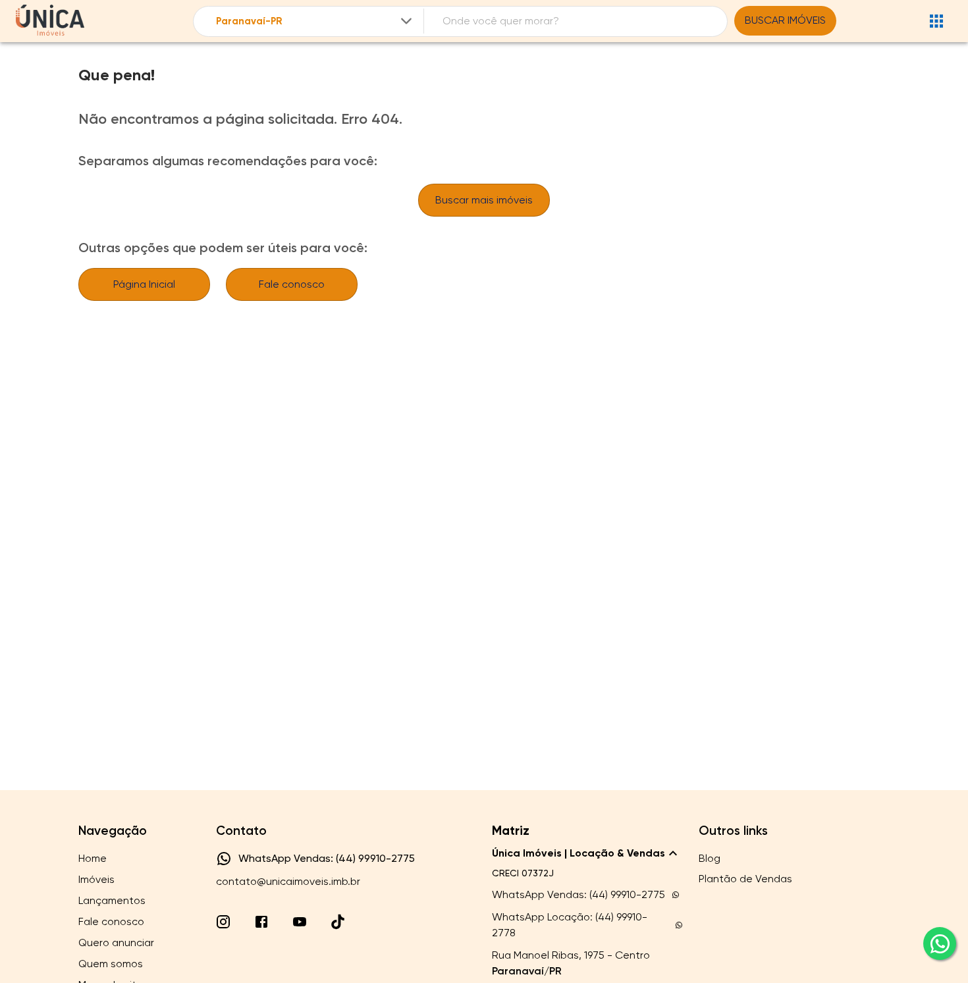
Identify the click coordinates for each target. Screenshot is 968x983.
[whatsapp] (939, 943)
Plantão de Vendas (745, 878)
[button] (587, 853)
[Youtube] (299, 922)
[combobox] (315, 21)
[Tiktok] (338, 922)
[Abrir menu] (936, 21)
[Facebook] (261, 922)
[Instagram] (223, 922)
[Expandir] (406, 21)
